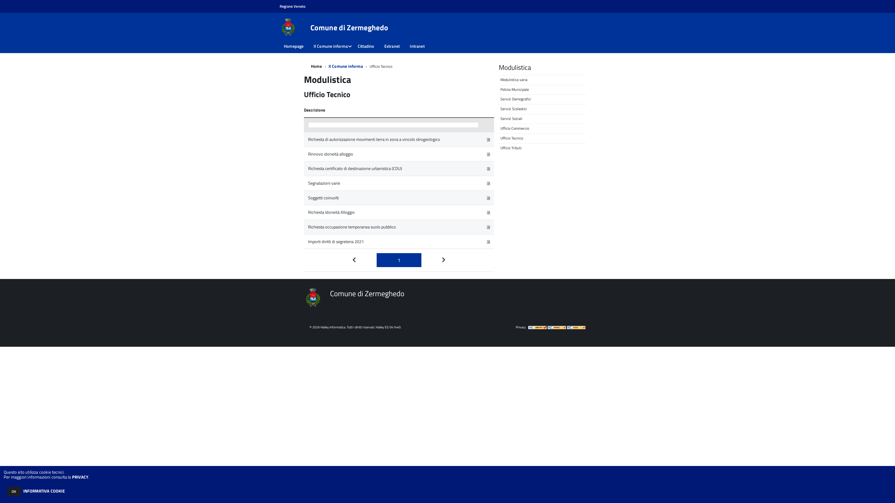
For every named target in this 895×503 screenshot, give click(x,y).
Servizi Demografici (515, 99)
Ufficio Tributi (511, 148)
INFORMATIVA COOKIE (44, 491)
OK (14, 491)
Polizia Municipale (514, 89)
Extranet (392, 46)
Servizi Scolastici (513, 109)
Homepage (293, 46)
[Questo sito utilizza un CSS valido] (576, 327)
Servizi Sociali (511, 118)
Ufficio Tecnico (511, 138)
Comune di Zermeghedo (349, 27)
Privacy (521, 327)
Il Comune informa (331, 46)
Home (316, 66)
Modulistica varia (513, 79)
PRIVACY (80, 477)
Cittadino (366, 46)
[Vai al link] (488, 139)
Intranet (417, 46)
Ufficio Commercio (514, 128)
